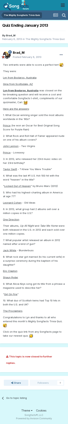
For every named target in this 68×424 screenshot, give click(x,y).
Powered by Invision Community (34, 418)
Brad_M (10, 35)
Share (17, 382)
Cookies (41, 410)
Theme (26, 410)
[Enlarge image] (61, 64)
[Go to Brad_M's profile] (7, 55)
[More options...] (61, 55)
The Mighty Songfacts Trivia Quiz (45, 38)
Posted (27, 56)
